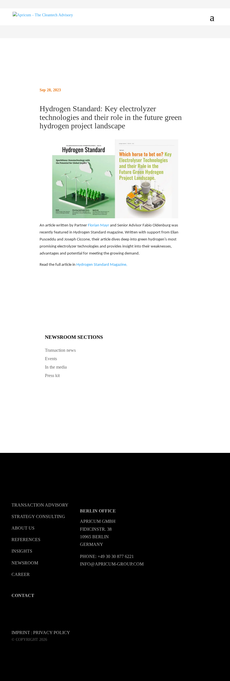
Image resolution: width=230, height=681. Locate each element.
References (26, 539)
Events (51, 358)
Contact (23, 595)
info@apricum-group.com (112, 564)
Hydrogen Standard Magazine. (101, 265)
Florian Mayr (98, 225)
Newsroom (25, 562)
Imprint (21, 632)
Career (21, 574)
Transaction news (60, 350)
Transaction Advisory (40, 505)
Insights (22, 551)
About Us (23, 528)
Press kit (52, 375)
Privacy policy (51, 632)
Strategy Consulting (38, 516)
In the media (56, 367)
